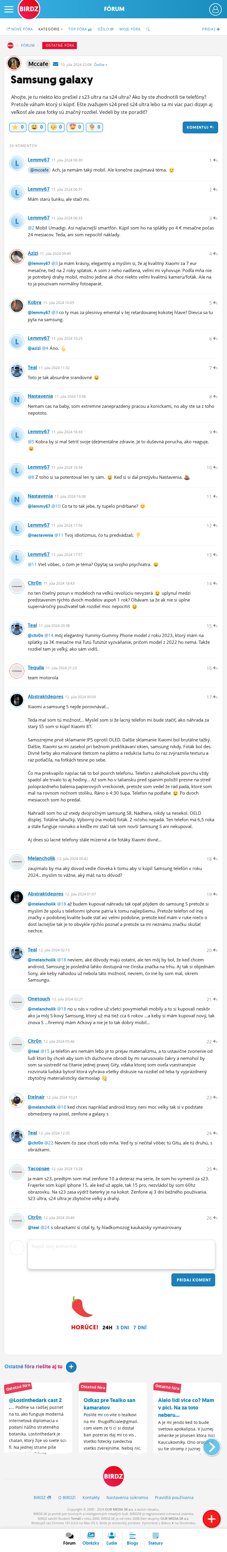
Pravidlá (174, 1497)
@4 (45, 348)
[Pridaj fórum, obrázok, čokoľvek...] (211, 1519)
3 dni (123, 1327)
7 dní (140, 1327)
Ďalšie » (100, 64)
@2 (31, 228)
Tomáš (76, 1518)
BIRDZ (10, 45)
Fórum (114, 9)
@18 (61, 904)
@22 (48, 1143)
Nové (21, 29)
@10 (56, 506)
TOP (77, 29)
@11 (59, 535)
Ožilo (104, 29)
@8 (31, 477)
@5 (31, 441)
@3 (54, 263)
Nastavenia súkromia (127, 1497)
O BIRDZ (67, 1497)
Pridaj (193, 1280)
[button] (207, 1444)
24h (108, 1327)
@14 (48, 635)
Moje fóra (130, 29)
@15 (45, 1051)
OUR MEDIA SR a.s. (119, 1509)
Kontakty (91, 1497)
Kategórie (49, 29)
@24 (45, 1227)
